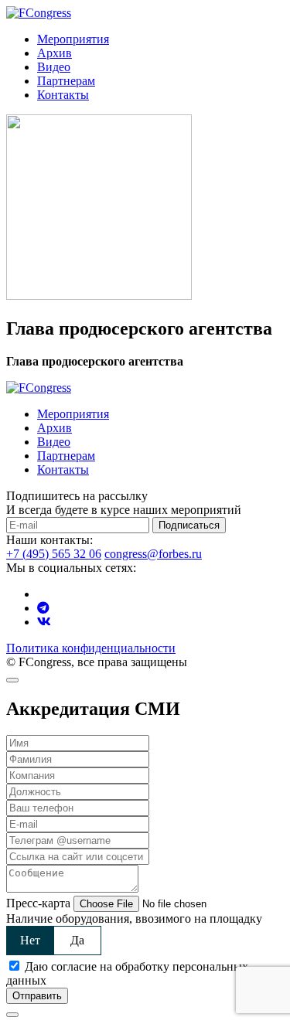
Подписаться (189, 525)
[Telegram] (43, 607)
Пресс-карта (38, 903)
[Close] (12, 680)
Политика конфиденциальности (91, 648)
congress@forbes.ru (153, 553)
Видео (53, 66)
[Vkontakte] (44, 621)
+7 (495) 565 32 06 (53, 553)
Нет (30, 940)
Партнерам (66, 80)
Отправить (37, 996)
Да (77, 940)
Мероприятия (73, 39)
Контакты (63, 94)
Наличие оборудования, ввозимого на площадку (134, 918)
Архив (54, 53)
